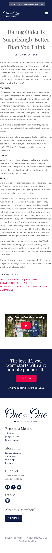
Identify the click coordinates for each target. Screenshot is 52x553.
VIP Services (10, 456)
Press (23, 537)
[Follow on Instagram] (7, 487)
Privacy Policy (12, 537)
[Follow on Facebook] (13, 487)
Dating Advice (11, 279)
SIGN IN (12, 517)
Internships (10, 459)
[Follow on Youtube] (19, 487)
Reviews (9, 463)
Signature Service (13, 453)
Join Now (9, 433)
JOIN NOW (24, 377)
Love (18, 286)
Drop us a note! (12, 440)
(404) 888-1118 (35, 4)
